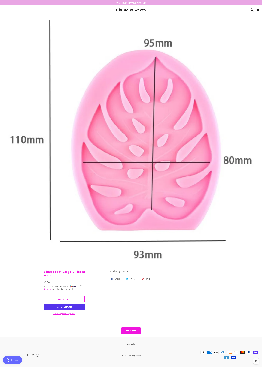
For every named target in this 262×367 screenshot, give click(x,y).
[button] (64, 286)
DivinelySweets (131, 10)
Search (131, 344)
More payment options (64, 313)
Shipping (48, 289)
